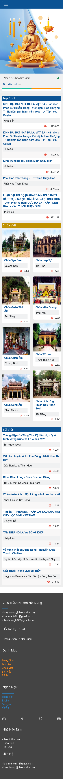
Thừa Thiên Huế (45, 359)
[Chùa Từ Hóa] (47, 337)
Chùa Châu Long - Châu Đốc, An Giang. (27, 477)
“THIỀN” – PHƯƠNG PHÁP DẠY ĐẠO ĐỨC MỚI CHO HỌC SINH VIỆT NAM (31, 513)
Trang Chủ (7, 660)
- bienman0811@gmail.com (17, 616)
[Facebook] (22, 718)
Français (7, 704)
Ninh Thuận (11, 410)
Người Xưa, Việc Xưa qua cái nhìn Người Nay (30, 559)
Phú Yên (41, 313)
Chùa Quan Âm (13, 358)
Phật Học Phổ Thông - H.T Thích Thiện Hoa (29, 178)
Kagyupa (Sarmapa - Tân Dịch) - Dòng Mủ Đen (30, 576)
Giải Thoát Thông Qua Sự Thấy (22, 570)
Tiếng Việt (7, 696)
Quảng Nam (12, 266)
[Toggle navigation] (6, 4)
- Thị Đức (7, 747)
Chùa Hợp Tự (43, 260)
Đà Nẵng (10, 316)
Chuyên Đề (10, 521)
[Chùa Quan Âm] (16, 341)
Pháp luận (9, 538)
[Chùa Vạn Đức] (16, 243)
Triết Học (9, 212)
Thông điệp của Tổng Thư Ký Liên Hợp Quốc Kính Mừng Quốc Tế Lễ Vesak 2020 (30, 437)
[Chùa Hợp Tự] (47, 243)
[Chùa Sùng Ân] (16, 388)
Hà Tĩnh (40, 266)
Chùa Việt (7, 668)
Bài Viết (6, 671)
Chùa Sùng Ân (13, 405)
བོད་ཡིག (5, 708)
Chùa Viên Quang (46, 307)
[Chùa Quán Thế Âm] (16, 290)
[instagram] (59, 718)
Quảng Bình (11, 363)
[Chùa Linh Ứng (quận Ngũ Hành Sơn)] (47, 384)
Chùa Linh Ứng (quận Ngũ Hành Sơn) (45, 404)
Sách (5, 675)
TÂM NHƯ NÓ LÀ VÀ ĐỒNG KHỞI (23, 532)
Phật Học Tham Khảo (16, 183)
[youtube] (4, 718)
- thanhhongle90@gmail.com (18, 620)
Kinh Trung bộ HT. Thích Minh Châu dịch (27, 161)
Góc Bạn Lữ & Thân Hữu (18, 465)
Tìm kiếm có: (12, 84)
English (6, 700)
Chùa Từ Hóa (43, 354)
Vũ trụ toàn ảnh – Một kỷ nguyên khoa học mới (31, 494)
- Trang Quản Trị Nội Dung (16, 639)
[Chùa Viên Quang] (47, 290)
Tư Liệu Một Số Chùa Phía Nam (22, 483)
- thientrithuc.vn (11, 739)
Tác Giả (6, 664)
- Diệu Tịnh (8, 743)
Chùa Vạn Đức (13, 260)
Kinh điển (9, 120)
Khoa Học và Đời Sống (17, 500)
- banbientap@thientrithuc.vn (18, 612)
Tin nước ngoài (12, 444)
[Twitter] (40, 718)
